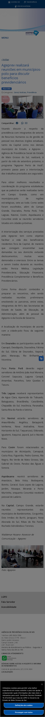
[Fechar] (42, 684)
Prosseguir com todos (23, 712)
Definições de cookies (24, 705)
